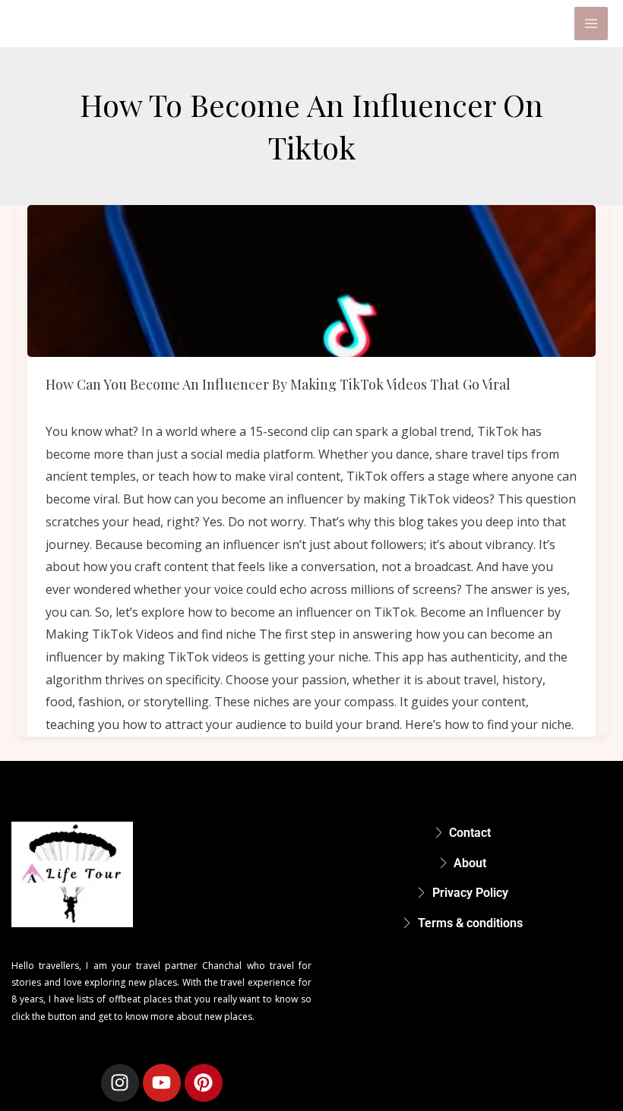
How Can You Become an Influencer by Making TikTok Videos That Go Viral (278, 384)
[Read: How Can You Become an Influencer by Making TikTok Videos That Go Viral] (311, 281)
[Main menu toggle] (591, 23)
